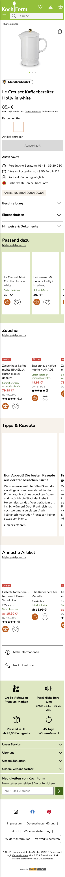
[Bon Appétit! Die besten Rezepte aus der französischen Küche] (30, 453)
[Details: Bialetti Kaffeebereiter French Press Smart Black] (7, 585)
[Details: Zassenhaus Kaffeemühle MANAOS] (37, 359)
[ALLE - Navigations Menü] (4, 16)
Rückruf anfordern (24, 665)
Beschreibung (12, 203)
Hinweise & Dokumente (20, 226)
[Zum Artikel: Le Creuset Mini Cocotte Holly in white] (16, 263)
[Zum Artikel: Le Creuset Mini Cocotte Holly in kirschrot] (45, 263)
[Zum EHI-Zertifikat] (5, 183)
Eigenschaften (13, 215)
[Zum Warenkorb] (60, 7)
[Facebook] (32, 811)
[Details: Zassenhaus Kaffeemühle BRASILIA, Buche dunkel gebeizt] (7, 359)
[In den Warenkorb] (7, 302)
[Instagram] (16, 811)
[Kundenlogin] (50, 7)
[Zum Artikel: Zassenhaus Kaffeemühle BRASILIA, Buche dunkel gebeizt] (16, 351)
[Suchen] (15, 16)
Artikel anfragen (12, 137)
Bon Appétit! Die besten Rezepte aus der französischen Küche (29, 477)
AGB (15, 831)
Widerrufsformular (17, 839)
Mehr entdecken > (14, 245)
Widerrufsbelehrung (37, 831)
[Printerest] (49, 811)
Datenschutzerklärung (41, 824)
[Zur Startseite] (14, 6)
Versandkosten (33, 111)
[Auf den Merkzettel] (17, 302)
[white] (18, 127)
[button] (60, 31)
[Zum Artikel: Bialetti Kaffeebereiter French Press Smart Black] (16, 577)
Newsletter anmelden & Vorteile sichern (28, 783)
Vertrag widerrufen (47, 839)
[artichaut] (7, 127)
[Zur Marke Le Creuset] (17, 81)
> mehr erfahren (14, 525)
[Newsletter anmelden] (59, 791)
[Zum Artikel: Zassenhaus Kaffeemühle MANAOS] (45, 351)
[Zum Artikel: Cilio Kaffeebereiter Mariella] (45, 577)
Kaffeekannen (11, 24)
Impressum (14, 824)
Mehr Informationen (26, 652)
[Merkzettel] (40, 7)
